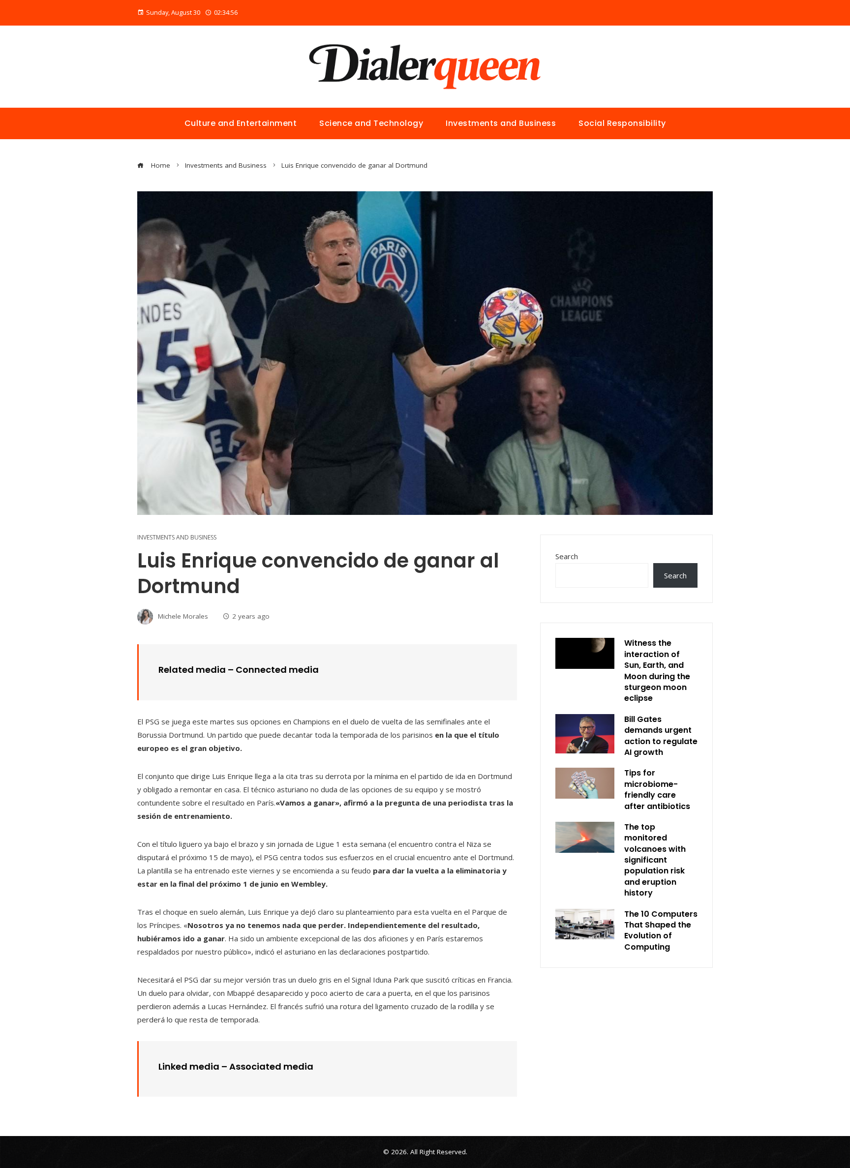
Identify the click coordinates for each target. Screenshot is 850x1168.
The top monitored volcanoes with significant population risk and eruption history (655, 859)
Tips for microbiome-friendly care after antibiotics (657, 789)
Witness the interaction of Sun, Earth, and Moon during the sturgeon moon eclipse (657, 670)
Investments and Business (176, 537)
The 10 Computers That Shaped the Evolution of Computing (661, 930)
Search (566, 556)
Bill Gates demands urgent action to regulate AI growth (661, 736)
